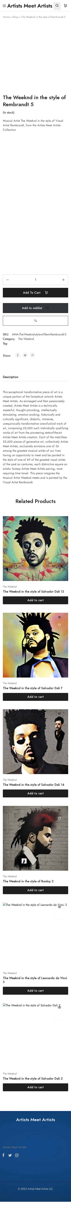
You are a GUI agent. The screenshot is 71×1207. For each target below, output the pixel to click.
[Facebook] (4, 676)
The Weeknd (26, 339)
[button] (35, 320)
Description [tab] (10, 377)
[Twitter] (10, 676)
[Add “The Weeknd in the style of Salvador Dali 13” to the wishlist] (59, 528)
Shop (15, 17)
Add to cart (32, 292)
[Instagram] (16, 676)
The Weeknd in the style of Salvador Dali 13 (33, 591)
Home (6, 17)
